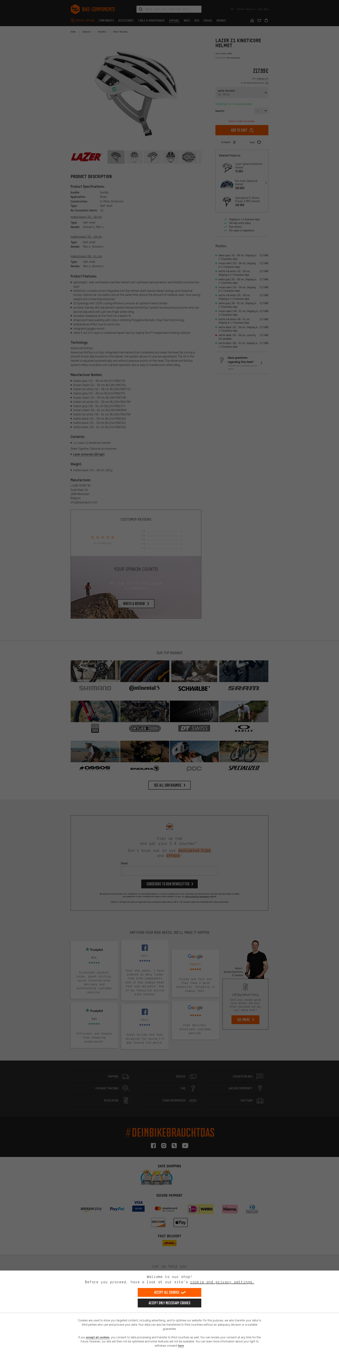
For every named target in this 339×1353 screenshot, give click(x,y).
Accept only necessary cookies (169, 1303)
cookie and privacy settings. (222, 1282)
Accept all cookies (166, 1292)
